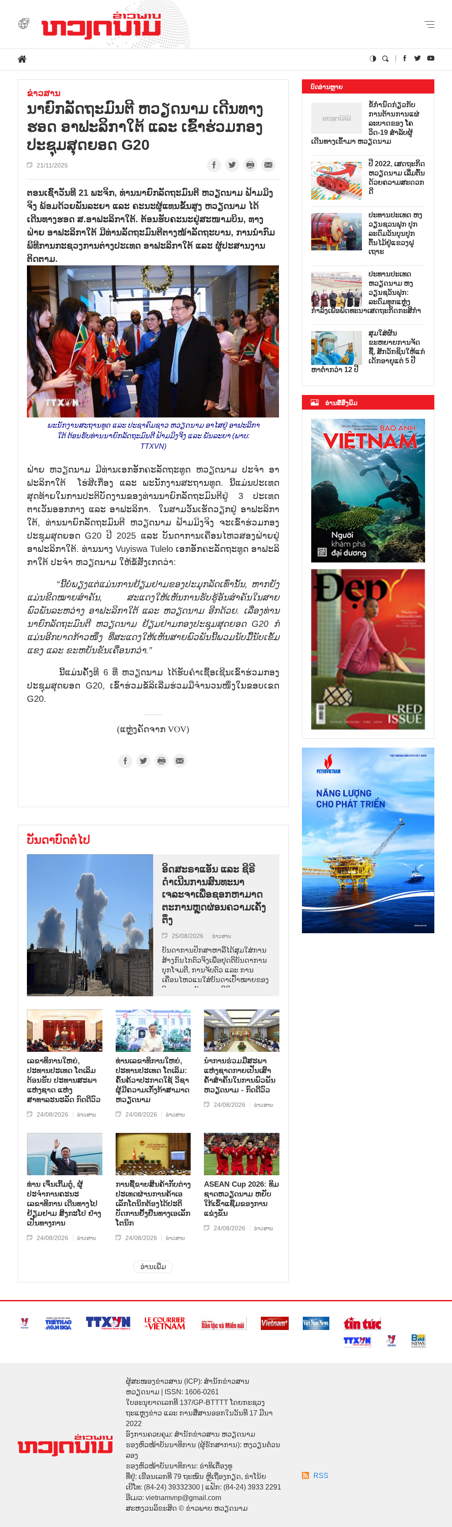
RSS (320, 1475)
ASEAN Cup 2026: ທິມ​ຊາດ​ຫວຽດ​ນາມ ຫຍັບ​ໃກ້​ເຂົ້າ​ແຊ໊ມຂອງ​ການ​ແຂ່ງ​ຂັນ (241, 1199)
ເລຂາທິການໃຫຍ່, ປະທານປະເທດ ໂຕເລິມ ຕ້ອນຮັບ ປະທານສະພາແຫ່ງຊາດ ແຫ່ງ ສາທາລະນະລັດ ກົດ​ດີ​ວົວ (64, 1080)
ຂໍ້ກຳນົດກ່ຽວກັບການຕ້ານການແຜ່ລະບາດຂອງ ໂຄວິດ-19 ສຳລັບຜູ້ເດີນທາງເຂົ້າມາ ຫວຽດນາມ (365, 123)
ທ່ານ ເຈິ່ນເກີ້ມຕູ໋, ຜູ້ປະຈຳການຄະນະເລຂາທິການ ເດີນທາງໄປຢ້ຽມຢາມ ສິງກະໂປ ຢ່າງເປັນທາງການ (64, 1203)
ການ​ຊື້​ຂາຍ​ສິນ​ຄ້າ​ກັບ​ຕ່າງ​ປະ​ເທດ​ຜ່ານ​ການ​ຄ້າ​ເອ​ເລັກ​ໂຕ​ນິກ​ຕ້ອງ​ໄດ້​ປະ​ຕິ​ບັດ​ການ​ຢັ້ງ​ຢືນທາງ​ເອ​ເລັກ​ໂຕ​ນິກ (153, 1203)
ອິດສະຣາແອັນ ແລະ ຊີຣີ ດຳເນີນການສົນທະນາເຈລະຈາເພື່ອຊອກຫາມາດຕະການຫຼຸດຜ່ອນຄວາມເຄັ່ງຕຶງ (214, 894)
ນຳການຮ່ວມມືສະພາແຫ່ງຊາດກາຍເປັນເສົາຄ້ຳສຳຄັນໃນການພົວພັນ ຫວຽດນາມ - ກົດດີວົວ (239, 1075)
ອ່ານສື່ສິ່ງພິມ (341, 402)
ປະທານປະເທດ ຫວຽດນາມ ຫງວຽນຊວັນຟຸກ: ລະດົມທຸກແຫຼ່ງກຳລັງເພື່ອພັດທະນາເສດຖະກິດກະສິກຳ (366, 292)
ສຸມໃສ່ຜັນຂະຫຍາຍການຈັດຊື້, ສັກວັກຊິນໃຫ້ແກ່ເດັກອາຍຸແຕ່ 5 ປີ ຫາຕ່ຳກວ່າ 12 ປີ (368, 351)
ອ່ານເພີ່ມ (153, 1266)
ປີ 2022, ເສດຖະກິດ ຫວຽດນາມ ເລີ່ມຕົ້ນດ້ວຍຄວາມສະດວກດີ (397, 177)
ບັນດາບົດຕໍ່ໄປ (58, 839)
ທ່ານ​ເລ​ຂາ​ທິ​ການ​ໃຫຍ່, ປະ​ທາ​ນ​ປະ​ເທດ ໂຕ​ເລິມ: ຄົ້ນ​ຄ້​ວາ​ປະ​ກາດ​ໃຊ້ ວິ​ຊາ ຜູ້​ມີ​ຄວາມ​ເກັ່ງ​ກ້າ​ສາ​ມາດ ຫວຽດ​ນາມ (152, 1080)
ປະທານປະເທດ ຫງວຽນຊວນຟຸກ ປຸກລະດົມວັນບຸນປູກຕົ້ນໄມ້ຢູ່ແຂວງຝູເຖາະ (395, 233)
